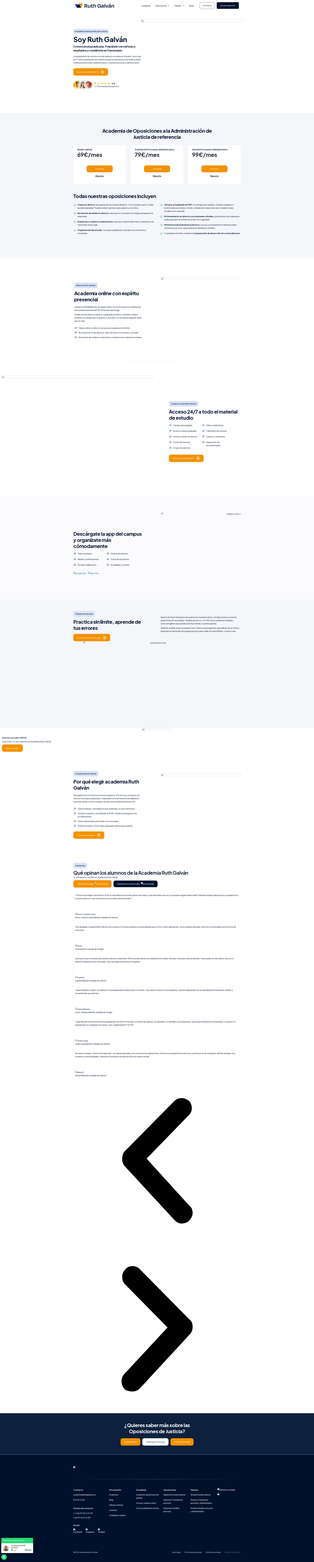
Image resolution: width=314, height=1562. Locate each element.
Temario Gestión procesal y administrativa (201, 1509)
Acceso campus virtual (146, 1503)
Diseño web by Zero (233, 1552)
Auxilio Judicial (130, 1442)
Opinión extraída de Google (92, 949)
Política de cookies (213, 1552)
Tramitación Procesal (155, 1442)
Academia (146, 5)
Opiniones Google (85, 884)
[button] (168, 5)
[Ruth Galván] (95, 5)
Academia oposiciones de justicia (147, 1496)
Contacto (207, 5)
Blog (191, 5)
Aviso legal (176, 1552)
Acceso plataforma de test (147, 1508)
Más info (99, 176)
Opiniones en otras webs (128, 884)
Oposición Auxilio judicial (174, 1495)
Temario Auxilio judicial (200, 1495)
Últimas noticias (116, 1505)
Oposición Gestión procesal (171, 1509)
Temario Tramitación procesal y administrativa (201, 1501)
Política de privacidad (193, 1552)
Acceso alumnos (227, 5)
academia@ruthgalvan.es (84, 1495)
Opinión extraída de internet (106, 917)
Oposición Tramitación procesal (173, 1501)
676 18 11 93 (79, 1500)
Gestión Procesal (182, 1442)
